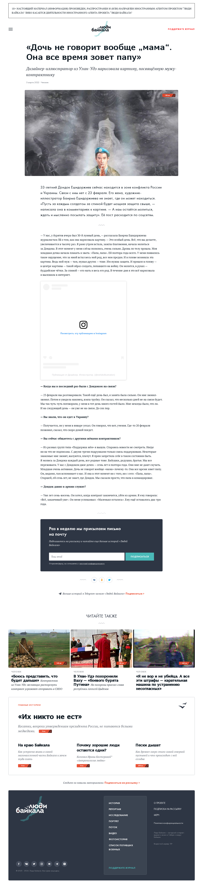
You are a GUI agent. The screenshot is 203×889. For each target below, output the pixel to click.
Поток (113, 827)
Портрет (114, 821)
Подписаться (140, 556)
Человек (45, 82)
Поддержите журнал (122, 868)
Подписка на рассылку (168, 809)
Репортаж (115, 809)
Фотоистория (118, 839)
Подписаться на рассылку (121, 782)
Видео (113, 833)
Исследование (118, 815)
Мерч (156, 815)
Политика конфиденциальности (168, 823)
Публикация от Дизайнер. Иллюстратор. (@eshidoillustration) (83, 374)
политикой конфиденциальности (92, 563)
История (114, 803)
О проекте (160, 803)
